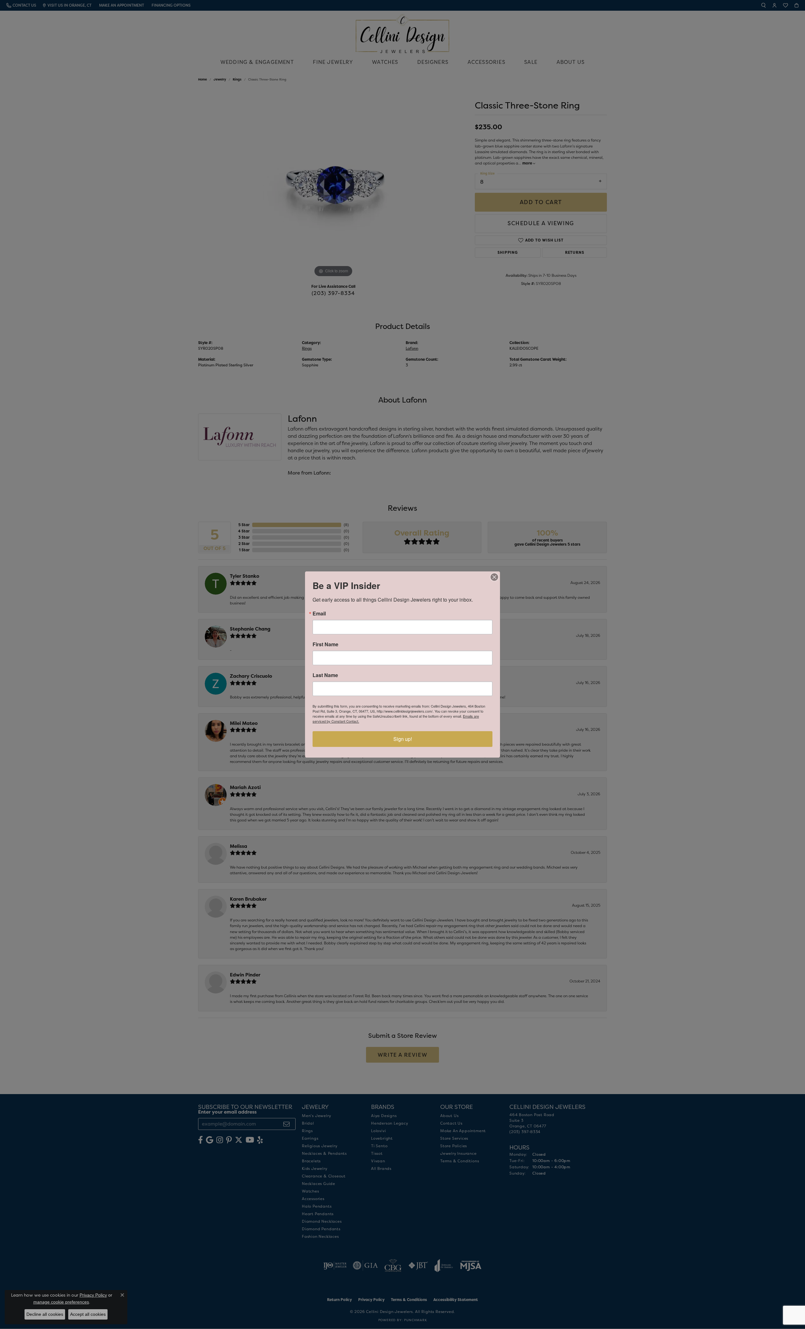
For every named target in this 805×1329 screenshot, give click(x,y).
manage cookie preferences (61, 1301)
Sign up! (402, 738)
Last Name (325, 675)
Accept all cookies (88, 1314)
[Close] (494, 577)
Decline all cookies (44, 1314)
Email (319, 613)
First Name (325, 644)
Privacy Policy (93, 1295)
